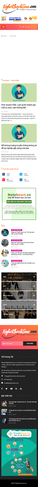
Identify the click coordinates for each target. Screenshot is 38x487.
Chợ (13, 240)
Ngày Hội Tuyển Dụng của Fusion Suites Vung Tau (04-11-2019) (22, 243)
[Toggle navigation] (3, 26)
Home (5, 36)
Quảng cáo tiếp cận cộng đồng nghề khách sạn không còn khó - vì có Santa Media (23, 253)
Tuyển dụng (18, 240)
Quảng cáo (18, 250)
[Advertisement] (19, 59)
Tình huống (13, 36)
